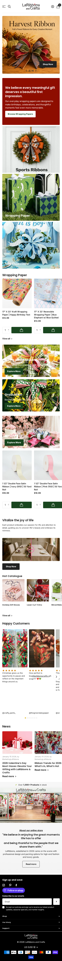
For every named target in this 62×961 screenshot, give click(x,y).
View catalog (4, 6)
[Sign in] (52, 6)
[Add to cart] (21, 330)
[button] (26, 70)
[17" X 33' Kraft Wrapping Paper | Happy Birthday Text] (17, 293)
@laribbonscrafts (40, 676)
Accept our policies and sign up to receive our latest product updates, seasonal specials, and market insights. (30, 908)
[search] (9, 6)
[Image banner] (31, 45)
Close (31, 916)
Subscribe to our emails (13, 896)
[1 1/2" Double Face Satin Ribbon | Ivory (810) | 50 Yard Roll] (17, 465)
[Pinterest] (10, 885)
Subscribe (56, 901)
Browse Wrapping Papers (20, 114)
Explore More (13, 371)
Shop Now (48, 64)
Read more (31, 864)
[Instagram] (3, 885)
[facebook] (16, 885)
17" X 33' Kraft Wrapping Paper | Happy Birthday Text (16, 313)
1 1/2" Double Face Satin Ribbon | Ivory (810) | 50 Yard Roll (16, 486)
